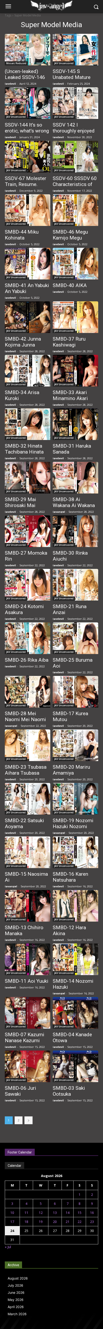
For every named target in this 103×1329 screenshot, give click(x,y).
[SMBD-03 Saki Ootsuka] (75, 1066)
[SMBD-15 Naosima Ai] (27, 852)
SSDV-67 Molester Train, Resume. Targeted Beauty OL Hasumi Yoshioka (26, 187)
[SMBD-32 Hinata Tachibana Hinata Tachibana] (27, 424)
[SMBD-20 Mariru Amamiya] (75, 745)
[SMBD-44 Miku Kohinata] (27, 210)
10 (12, 1212)
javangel (59, 511)
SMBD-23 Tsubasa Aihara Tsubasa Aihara (25, 773)
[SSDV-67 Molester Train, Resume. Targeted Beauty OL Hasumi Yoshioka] (27, 156)
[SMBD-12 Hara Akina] (75, 906)
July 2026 (15, 1285)
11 (26, 1212)
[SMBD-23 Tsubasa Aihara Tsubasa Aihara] (27, 745)
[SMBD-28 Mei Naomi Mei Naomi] (27, 692)
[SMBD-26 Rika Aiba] (27, 638)
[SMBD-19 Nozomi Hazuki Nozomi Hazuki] (75, 799)
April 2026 (16, 1307)
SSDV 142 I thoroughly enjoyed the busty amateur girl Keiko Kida (74, 134)
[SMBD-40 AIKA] (75, 263)
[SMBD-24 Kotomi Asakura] (27, 585)
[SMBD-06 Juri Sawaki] (27, 1066)
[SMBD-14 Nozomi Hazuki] (75, 959)
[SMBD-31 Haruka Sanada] (75, 424)
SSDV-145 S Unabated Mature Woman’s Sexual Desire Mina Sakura (74, 80)
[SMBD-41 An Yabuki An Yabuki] (27, 263)
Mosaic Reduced (16, 63)
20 (55, 1221)
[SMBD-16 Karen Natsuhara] (75, 852)
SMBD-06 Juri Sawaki (20, 1091)
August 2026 (18, 1278)
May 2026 (15, 1300)
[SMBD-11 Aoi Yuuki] (27, 959)
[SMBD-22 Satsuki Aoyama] (27, 799)
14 (67, 1212)
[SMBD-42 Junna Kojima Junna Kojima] (27, 317)
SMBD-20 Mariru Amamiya (71, 770)
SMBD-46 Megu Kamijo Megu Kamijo (70, 238)
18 (26, 1221)
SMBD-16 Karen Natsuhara (70, 877)
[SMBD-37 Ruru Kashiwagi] (75, 317)
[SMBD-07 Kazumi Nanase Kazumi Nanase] (27, 1013)
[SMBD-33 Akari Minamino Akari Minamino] (75, 370)
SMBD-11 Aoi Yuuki (26, 981)
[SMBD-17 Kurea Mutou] (75, 692)
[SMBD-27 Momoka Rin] (27, 531)
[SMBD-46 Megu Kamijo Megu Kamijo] (75, 210)
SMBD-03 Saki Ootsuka (69, 1091)
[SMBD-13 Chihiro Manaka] (27, 906)
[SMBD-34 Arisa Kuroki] (27, 370)
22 (79, 1221)
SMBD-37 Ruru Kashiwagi (69, 342)
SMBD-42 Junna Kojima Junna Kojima (23, 345)
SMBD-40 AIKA (70, 285)
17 (12, 1221)
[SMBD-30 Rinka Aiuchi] (75, 531)
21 (67, 1221)
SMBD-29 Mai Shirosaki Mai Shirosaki (20, 505)
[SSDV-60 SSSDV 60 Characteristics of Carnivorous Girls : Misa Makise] (75, 156)
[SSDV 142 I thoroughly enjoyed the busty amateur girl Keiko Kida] (75, 103)
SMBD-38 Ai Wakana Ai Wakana (74, 502)
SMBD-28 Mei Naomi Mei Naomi (25, 716)
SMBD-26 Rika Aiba (26, 660)
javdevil (10, 83)
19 (41, 1221)
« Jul (8, 1247)
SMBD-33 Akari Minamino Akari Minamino (70, 398)
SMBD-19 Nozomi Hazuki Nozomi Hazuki (73, 826)
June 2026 (16, 1292)
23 (92, 1221)
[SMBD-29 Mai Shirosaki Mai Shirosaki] (27, 477)
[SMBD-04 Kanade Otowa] (75, 1013)
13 (55, 1212)
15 (79, 1212)
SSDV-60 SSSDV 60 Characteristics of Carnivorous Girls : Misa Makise (75, 187)
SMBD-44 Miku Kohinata (22, 235)
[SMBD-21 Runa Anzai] (75, 585)
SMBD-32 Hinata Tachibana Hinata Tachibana (24, 452)
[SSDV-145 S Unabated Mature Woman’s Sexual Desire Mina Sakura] (75, 49)
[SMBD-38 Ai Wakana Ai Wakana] (75, 477)
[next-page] (28, 1120)
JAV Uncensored (64, 63)
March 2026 (17, 1314)
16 (92, 1212)
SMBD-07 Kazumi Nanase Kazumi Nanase (24, 1040)
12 (41, 1212)
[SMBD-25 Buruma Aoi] (75, 638)
